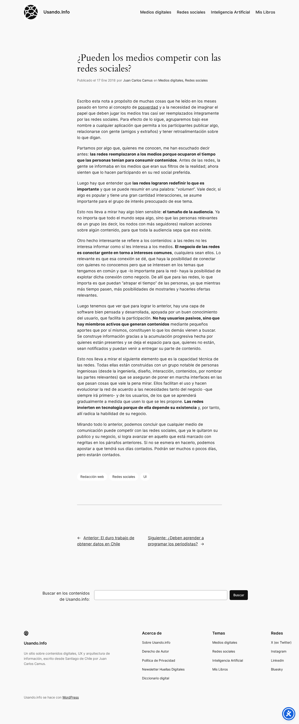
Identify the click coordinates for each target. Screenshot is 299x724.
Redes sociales (196, 80)
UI (145, 477)
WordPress (70, 697)
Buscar (238, 595)
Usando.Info (56, 12)
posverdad (148, 107)
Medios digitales (170, 80)
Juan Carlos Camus (138, 80)
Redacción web (92, 477)
